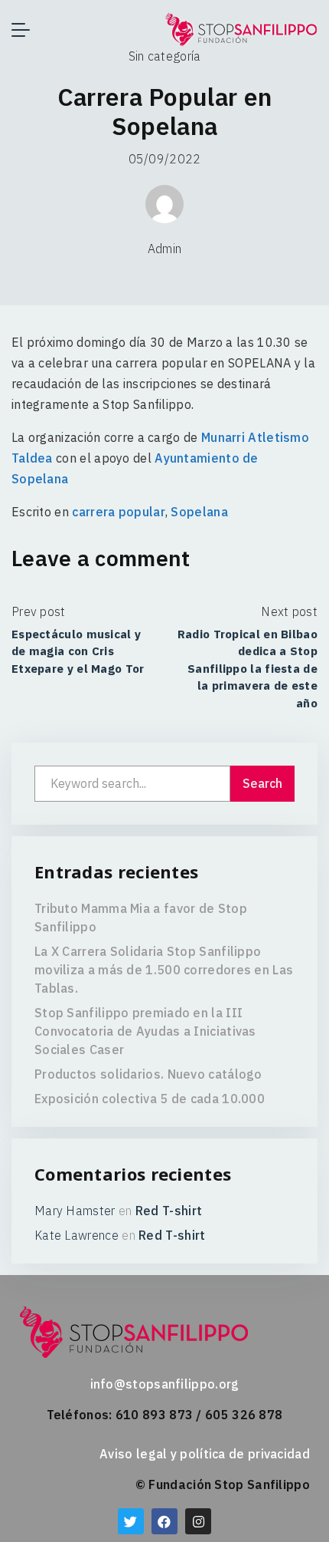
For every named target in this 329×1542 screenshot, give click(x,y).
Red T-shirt (168, 1210)
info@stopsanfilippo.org (164, 1384)
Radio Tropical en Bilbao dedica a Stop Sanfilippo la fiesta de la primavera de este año (248, 668)
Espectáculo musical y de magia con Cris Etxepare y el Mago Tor (78, 651)
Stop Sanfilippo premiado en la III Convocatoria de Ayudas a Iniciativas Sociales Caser (145, 1031)
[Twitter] (131, 1521)
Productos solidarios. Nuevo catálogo (148, 1074)
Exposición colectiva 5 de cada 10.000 (149, 1098)
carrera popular (118, 511)
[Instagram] (198, 1521)
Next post (289, 611)
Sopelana (199, 511)
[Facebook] (164, 1521)
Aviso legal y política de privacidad (204, 1453)
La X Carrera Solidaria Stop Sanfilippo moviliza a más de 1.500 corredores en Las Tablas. (163, 970)
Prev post (38, 611)
